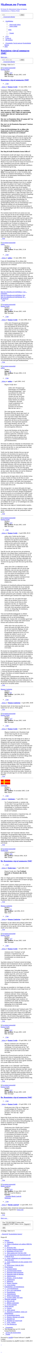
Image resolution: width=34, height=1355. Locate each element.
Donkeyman (4, 850)
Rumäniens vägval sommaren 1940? (15, 80)
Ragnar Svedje (5, 69)
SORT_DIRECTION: (17, 1224)
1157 (10, 73)
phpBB (10, 1337)
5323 (10, 1189)
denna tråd (20, 1209)
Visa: (4, 1222)
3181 (10, 854)
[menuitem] (14, 24)
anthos (3, 244)
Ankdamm (4, 785)
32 (10, 248)
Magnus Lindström (6, 689)
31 (10, 789)
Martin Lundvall (5, 1186)
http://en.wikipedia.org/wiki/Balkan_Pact (13, 295)
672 (10, 692)
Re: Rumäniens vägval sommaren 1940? (16, 861)
